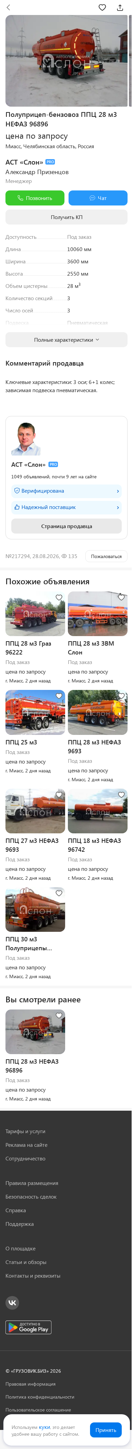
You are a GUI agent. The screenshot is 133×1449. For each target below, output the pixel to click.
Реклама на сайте (26, 1144)
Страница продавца (66, 525)
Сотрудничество (25, 1158)
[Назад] (8, 7)
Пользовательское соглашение (38, 1409)
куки (44, 1426)
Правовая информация (30, 1384)
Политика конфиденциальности (39, 1396)
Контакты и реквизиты (32, 1275)
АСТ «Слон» (24, 161)
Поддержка (19, 1223)
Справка (15, 1210)
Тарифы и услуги (25, 1131)
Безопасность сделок (31, 1196)
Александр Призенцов (37, 172)
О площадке (20, 1248)
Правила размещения (31, 1182)
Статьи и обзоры (25, 1261)
